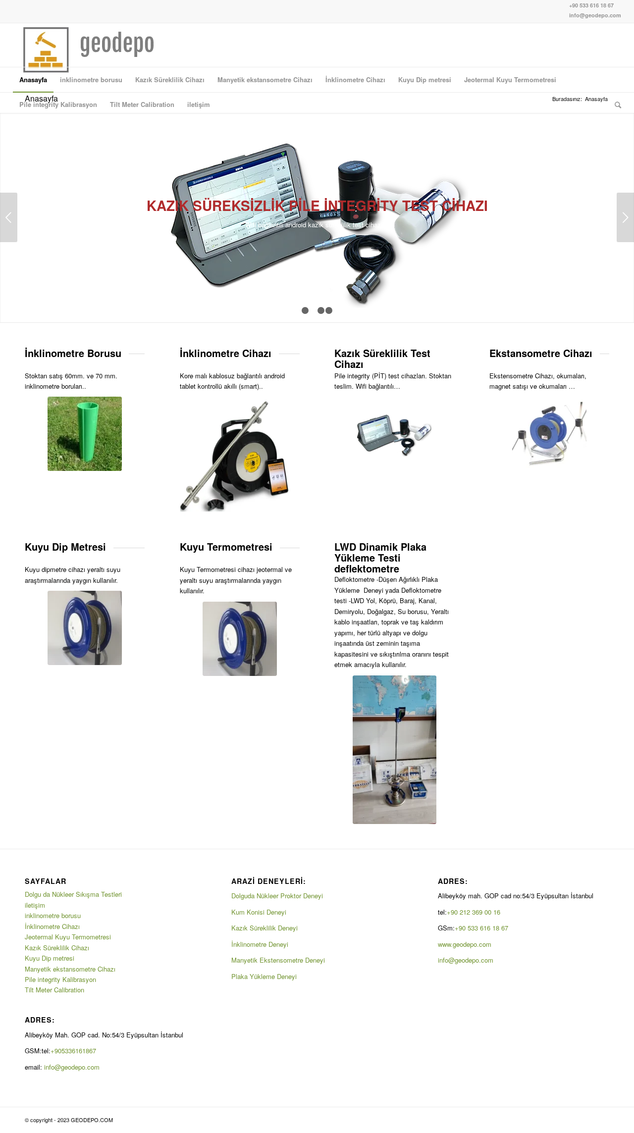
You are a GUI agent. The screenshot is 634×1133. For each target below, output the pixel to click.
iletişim (35, 905)
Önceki (8, 217)
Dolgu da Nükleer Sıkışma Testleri (73, 894)
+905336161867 (74, 1050)
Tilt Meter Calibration (54, 989)
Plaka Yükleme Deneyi (264, 976)
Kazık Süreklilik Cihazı (57, 947)
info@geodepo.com (595, 15)
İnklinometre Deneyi (259, 944)
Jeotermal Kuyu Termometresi (68, 936)
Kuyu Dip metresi (49, 958)
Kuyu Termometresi (226, 546)
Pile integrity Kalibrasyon (60, 979)
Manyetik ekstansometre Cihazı (70, 969)
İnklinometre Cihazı (52, 926)
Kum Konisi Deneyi (258, 912)
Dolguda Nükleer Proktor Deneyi (277, 895)
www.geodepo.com (464, 944)
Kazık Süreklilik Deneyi (264, 927)
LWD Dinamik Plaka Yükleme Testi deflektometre (380, 557)
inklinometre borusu (53, 915)
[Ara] (614, 104)
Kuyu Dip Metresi (65, 546)
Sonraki (625, 217)
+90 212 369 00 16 (473, 912)
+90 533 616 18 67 (591, 5)
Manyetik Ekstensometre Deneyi (278, 960)
